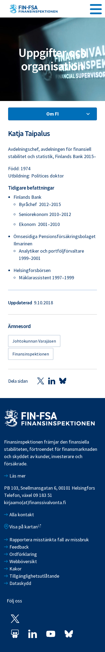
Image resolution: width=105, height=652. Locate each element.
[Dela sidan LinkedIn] (51, 380)
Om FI (52, 114)
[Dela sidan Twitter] (40, 380)
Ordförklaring (23, 554)
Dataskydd (20, 583)
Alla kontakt (21, 514)
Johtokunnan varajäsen (34, 341)
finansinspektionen (30, 354)
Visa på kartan (23, 527)
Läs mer (17, 476)
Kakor (15, 569)
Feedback (19, 547)
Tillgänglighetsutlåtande (34, 576)
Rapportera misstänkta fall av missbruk (49, 539)
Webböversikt (23, 561)
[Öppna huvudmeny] (96, 8)
